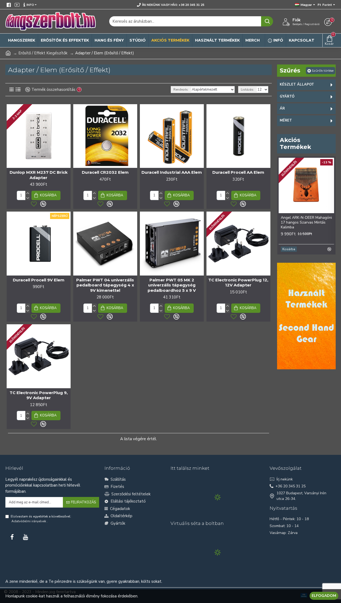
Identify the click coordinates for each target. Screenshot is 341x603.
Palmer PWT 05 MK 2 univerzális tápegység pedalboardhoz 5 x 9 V (172, 285)
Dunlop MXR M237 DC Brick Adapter (39, 175)
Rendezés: (181, 89)
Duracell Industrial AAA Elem (171, 172)
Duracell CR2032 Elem (105, 172)
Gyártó (287, 96)
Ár (282, 108)
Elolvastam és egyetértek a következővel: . (41, 518)
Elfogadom (324, 595)
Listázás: (247, 89)
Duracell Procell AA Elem (238, 172)
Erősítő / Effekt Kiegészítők (42, 53)
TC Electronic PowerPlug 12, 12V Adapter (238, 282)
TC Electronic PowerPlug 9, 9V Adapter (39, 395)
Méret (286, 120)
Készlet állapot (297, 84)
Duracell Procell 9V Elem (38, 279)
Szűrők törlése (323, 70)
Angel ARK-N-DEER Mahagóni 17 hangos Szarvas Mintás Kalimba (306, 222)
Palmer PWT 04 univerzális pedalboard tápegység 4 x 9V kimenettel (105, 285)
